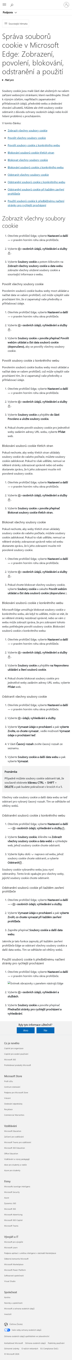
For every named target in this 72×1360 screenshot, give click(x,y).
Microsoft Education (12, 1131)
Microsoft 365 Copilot (13, 1220)
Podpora (8, 12)
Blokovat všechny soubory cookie (28, 160)
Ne (45, 1030)
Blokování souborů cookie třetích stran (31, 152)
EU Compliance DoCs (49, 1348)
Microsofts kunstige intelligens (17, 1186)
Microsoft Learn (10, 1247)
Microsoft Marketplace (13, 1264)
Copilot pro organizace (13, 1048)
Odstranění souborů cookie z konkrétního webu (36, 182)
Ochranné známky (11, 1348)
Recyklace (8, 1109)
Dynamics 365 (10, 1203)
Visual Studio (9, 1281)
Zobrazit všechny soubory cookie (27, 130)
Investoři (8, 1314)
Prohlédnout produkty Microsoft (17, 1065)
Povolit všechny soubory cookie (27, 138)
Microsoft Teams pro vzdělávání (17, 1142)
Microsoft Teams (11, 1225)
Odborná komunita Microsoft (16, 1258)
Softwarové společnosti (14, 1275)
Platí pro (9, 80)
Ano (25, 1030)
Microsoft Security (12, 1192)
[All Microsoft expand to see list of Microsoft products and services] (4, 5)
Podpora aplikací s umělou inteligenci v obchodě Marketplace (30, 1253)
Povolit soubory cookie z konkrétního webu (34, 145)
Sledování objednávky (13, 1103)
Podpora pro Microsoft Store (16, 1092)
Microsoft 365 (10, 1059)
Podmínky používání (56, 1343)
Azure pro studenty (12, 1170)
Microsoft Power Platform (15, 1270)
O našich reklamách (29, 1348)
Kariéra (7, 1297)
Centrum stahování (12, 1087)
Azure (6, 1197)
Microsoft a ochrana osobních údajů (19, 1308)
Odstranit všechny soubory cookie (28, 174)
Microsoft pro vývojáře (13, 1242)
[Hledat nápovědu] (12, 4)
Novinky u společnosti (13, 1303)
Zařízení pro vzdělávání (14, 1136)
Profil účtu (8, 1081)
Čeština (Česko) (16, 1324)
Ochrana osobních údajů (35, 1343)
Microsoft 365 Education (14, 1148)
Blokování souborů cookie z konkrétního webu (36, 167)
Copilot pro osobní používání (16, 1054)
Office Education (11, 1153)
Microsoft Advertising (13, 1214)
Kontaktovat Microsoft (13, 1343)
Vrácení (7, 1098)
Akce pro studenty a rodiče (15, 1164)
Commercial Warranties (14, 1115)
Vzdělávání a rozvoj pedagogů (17, 1159)
